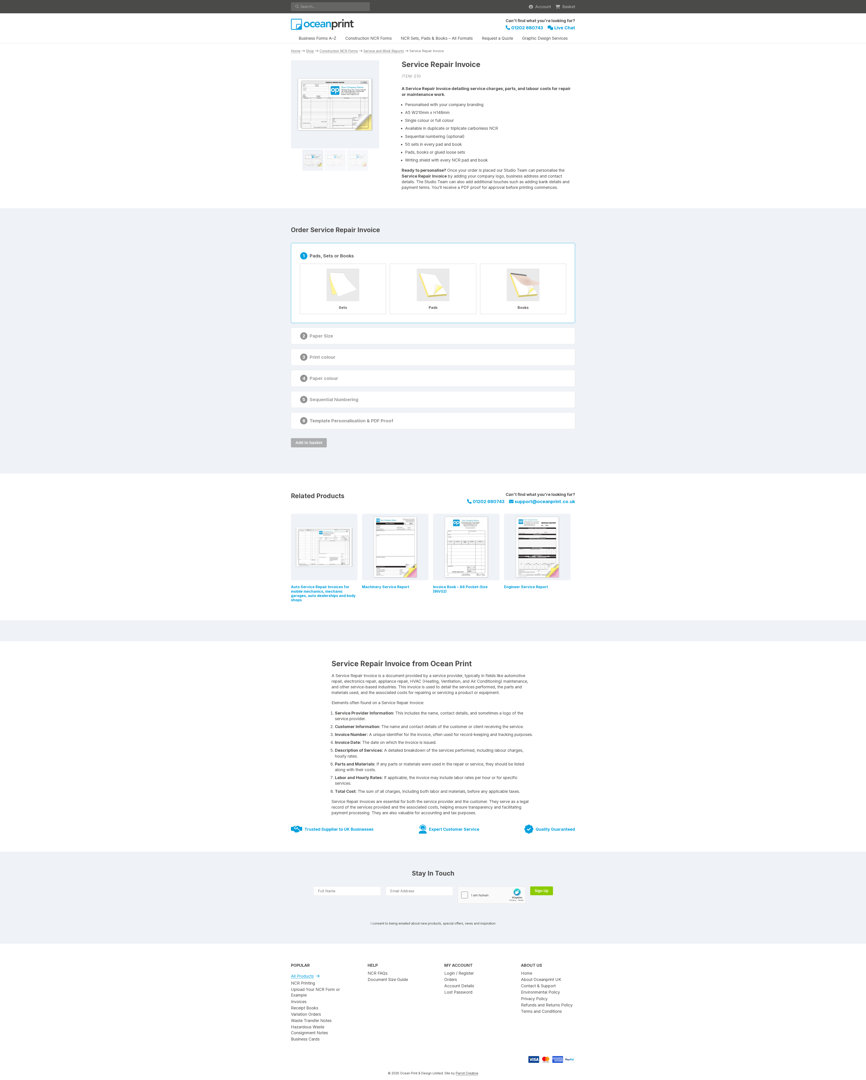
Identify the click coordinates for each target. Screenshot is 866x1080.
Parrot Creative (467, 1073)
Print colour (322, 357)
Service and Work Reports (384, 51)
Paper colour (324, 378)
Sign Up (541, 891)
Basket (568, 6)
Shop (310, 51)
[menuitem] (317, 38)
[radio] (343, 289)
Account (543, 6)
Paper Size (321, 336)
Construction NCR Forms (339, 51)
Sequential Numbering (334, 399)
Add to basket (308, 442)
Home (295, 51)
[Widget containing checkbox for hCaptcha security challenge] (492, 895)
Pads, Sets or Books (332, 256)
